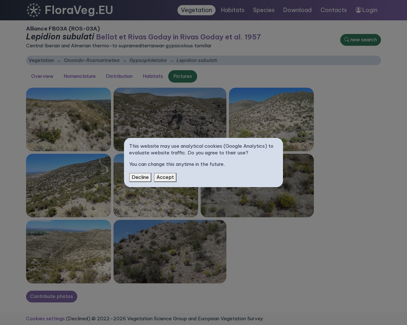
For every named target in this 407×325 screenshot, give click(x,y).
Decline (140, 177)
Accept (165, 177)
